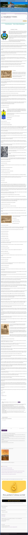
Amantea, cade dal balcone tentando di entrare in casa (7, 469)
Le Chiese (24, 8)
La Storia (4, 8)
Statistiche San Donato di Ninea (18, 8)
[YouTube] (4, 0)
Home (1, 8)
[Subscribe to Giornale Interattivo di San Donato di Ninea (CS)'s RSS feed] (1, 0)
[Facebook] (2, 0)
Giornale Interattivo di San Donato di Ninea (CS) (14, 4)
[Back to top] (26, 533)
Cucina (6, 8)
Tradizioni (12, 8)
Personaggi (9, 8)
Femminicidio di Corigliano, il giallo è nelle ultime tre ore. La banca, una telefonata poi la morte (11, 472)
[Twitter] (3, 0)
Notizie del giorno (4, 466)
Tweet (1, 395)
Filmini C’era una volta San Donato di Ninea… (6, 11)
